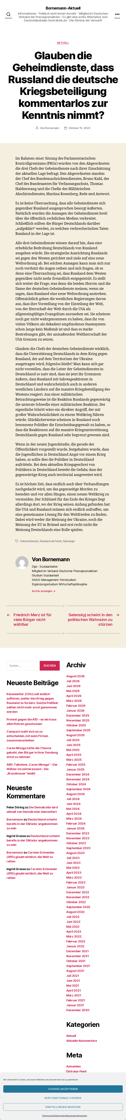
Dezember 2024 (77, 774)
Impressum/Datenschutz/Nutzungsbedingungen (64, 1115)
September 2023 (78, 848)
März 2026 (74, 700)
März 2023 (74, 877)
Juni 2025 (73, 745)
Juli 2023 (73, 858)
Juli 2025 (73, 740)
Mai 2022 (72, 926)
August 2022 (75, 912)
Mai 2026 (73, 691)
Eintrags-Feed (76, 1071)
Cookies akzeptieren (63, 1089)
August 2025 (75, 735)
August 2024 (75, 794)
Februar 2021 (75, 1000)
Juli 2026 (73, 681)
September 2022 (78, 907)
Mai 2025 (73, 750)
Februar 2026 (75, 705)
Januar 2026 (75, 710)
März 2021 (73, 995)
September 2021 (78, 966)
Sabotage (69, 541)
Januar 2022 (75, 946)
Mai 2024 (73, 808)
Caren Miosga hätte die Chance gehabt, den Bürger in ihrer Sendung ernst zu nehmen (32, 752)
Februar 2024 (75, 823)
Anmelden (73, 1066)
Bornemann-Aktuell (63, 8)
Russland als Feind (51, 541)
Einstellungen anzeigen (63, 1107)
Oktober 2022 (76, 902)
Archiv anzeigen (43, 591)
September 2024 (78, 789)
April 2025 (73, 754)
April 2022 (73, 931)
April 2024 (73, 813)
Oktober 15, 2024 (79, 128)
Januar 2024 (75, 828)
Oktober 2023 (76, 843)
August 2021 (75, 971)
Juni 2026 (73, 686)
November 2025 (77, 720)
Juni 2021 (73, 980)
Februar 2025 (75, 764)
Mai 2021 (72, 985)
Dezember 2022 (77, 892)
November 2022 (77, 897)
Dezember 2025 (77, 715)
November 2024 (77, 779)
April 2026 (73, 696)
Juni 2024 (73, 804)
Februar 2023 (75, 882)
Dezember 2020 (77, 1010)
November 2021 (77, 956)
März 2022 (74, 936)
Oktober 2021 (75, 961)
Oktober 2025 (76, 725)
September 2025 (78, 730)
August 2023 (75, 853)
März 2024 (74, 818)
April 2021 (73, 990)
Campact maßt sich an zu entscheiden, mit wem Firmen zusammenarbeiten (27, 736)
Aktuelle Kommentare (81, 1040)
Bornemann (52, 128)
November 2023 (77, 838)
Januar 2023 (75, 887)
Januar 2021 (75, 1005)
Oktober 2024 (76, 784)
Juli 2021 (72, 975)
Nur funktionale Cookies (63, 1098)
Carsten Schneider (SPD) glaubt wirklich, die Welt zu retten (30, 857)
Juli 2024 (73, 799)
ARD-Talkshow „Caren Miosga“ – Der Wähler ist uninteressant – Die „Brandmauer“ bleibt (32, 769)
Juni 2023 (73, 863)
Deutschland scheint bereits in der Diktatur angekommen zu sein (32, 824)
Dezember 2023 (77, 833)
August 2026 (75, 676)
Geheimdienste (29, 541)
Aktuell (63, 42)
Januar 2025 (75, 769)
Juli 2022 (72, 917)
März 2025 (74, 759)
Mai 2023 (73, 867)
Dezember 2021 (77, 951)
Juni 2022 (73, 921)
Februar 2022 (75, 941)
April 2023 (73, 872)
